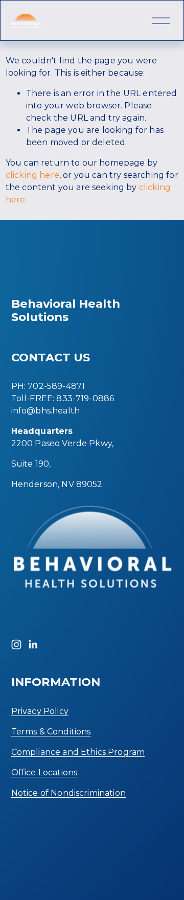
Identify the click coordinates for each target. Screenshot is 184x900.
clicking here (32, 175)
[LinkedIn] (33, 644)
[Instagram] (16, 644)
